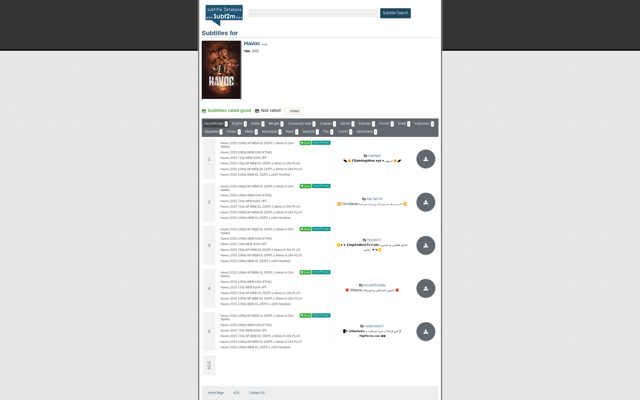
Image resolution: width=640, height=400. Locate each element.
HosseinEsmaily (374, 285)
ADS (236, 393)
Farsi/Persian (215, 123)
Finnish (386, 123)
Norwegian (271, 131)
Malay (251, 131)
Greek (404, 123)
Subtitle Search (395, 13)
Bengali (276, 123)
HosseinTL (374, 239)
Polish (292, 131)
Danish (347, 123)
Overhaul (374, 155)
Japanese (213, 131)
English (239, 123)
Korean (233, 131)
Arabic (257, 123)
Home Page (216, 393)
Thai (327, 131)
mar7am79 (374, 199)
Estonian (366, 123)
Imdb (265, 44)
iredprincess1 (374, 326)
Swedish (310, 131)
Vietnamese (366, 131)
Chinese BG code (301, 123)
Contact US (256, 393)
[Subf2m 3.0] (224, 15)
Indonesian (423, 123)
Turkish (345, 131)
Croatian (327, 123)
